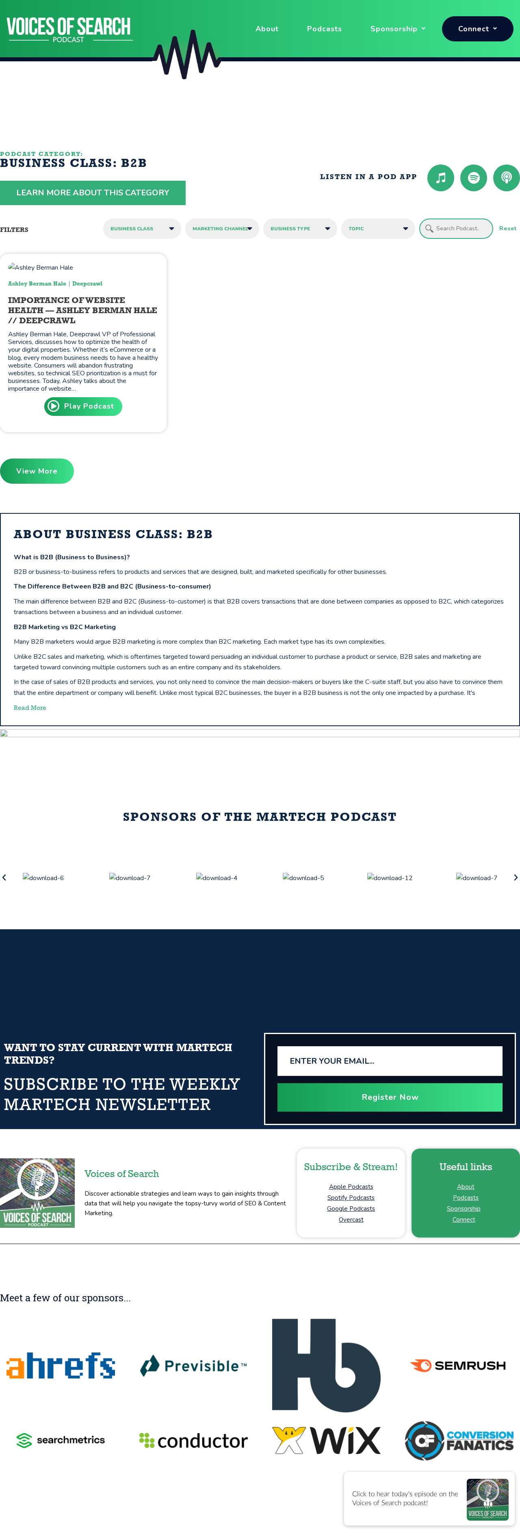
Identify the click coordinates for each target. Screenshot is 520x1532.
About (267, 29)
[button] (4, 878)
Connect (473, 29)
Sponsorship (394, 29)
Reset (508, 228)
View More (37, 471)
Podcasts (324, 29)
